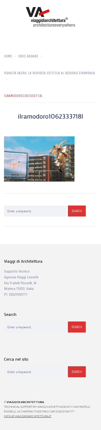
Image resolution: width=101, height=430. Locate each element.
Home (8, 56)
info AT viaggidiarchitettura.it (27, 416)
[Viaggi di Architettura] (50, 17)
